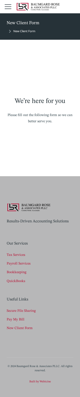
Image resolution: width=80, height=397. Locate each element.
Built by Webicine (40, 381)
